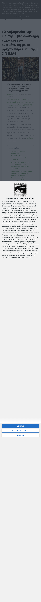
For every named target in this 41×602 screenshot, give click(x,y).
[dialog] (20, 391)
